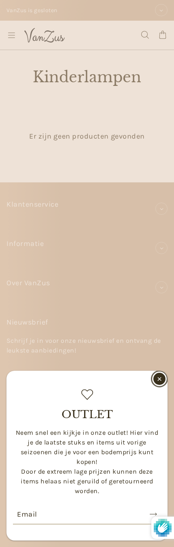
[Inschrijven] (153, 514)
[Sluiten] (159, 379)
